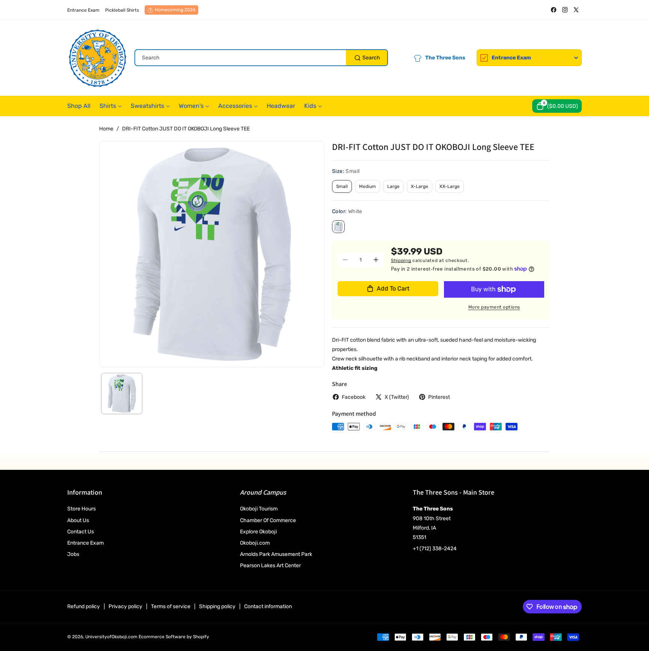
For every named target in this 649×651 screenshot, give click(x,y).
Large (393, 186)
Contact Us (80, 531)
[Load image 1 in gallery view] (121, 393)
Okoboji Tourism (259, 509)
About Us (78, 520)
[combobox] (261, 57)
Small (342, 186)
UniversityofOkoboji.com (111, 636)
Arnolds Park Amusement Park (276, 554)
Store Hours (81, 509)
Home (106, 129)
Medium (367, 186)
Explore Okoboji (258, 531)
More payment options (494, 307)
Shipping (401, 260)
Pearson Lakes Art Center (270, 565)
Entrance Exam (85, 543)
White (338, 226)
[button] (557, 106)
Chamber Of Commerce (268, 520)
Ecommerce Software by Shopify (174, 636)
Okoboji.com (255, 543)
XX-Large (449, 186)
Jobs (73, 554)
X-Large (419, 186)
